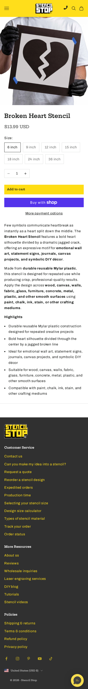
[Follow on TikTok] (51, 658)
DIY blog (11, 586)
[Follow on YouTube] (40, 658)
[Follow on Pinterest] (28, 658)
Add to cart (16, 189)
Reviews (11, 563)
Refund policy (15, 639)
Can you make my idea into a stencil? (35, 464)
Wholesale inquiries (20, 571)
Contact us (13, 456)
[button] (77, 680)
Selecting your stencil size (26, 503)
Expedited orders (18, 487)
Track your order (17, 526)
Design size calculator (22, 511)
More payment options (44, 213)
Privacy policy (16, 647)
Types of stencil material (24, 518)
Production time (17, 495)
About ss (11, 555)
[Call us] (65, 7)
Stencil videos (16, 602)
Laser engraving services (25, 578)
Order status (14, 534)
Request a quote (18, 472)
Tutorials (11, 594)
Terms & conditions (20, 631)
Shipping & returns (19, 623)
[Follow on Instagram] (17, 658)
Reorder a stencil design (24, 480)
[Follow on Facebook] (6, 658)
